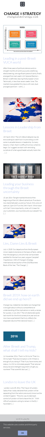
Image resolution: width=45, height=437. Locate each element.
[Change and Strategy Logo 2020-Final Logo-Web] (22, 12)
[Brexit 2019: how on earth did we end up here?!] (14, 283)
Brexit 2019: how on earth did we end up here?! (21, 297)
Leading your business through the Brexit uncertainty (18, 188)
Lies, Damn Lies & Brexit (20, 243)
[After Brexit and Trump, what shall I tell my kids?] (14, 336)
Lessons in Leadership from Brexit (22, 129)
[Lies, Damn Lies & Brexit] (14, 231)
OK (22, 433)
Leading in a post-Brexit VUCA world (19, 60)
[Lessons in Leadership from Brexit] (22, 109)
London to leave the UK (19, 382)
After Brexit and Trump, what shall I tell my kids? (19, 348)
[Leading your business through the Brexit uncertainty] (22, 171)
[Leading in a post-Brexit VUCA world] (22, 39)
